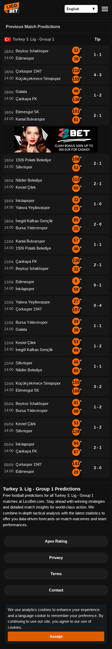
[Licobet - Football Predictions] (12, 12)
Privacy (56, 557)
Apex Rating (56, 541)
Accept (56, 636)
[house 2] (56, 151)
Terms (56, 573)
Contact (56, 590)
